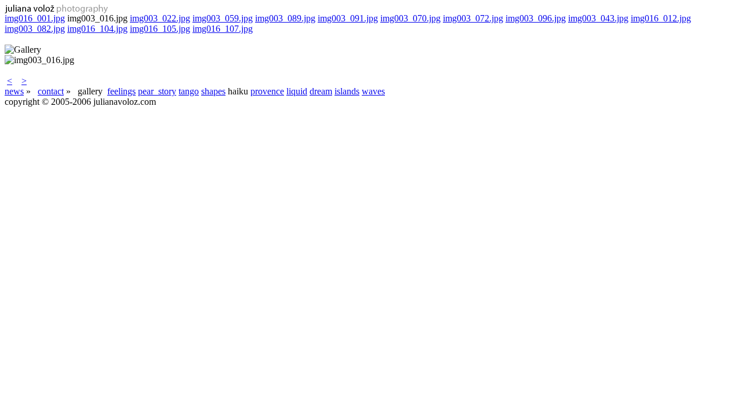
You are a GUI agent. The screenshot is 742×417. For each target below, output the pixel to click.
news (14, 91)
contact (51, 91)
